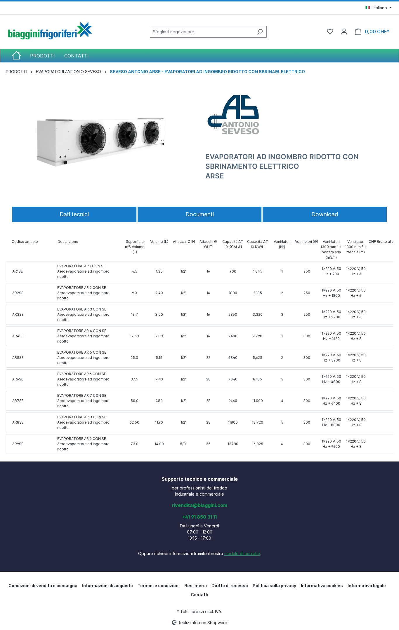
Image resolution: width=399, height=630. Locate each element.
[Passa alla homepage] (49, 30)
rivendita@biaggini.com (199, 505)
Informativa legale (367, 585)
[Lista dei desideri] (330, 31)
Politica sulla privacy (274, 585)
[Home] (21, 55)
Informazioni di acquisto (107, 585)
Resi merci (195, 585)
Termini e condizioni (159, 585)
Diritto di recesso (229, 585)
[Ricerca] (260, 32)
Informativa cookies (322, 585)
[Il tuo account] (344, 31)
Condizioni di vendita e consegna (42, 585)
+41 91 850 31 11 (199, 517)
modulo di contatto (242, 553)
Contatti (199, 594)
